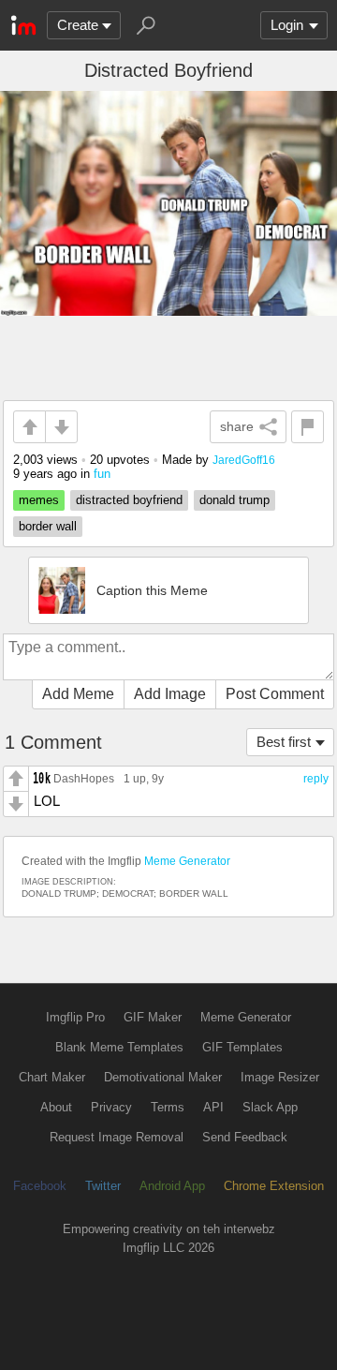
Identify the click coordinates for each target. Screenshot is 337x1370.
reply (316, 778)
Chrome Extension (274, 1186)
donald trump (234, 500)
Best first (283, 742)
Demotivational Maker (163, 1077)
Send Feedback (244, 1137)
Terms (167, 1107)
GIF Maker (153, 1017)
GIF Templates (242, 1047)
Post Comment (275, 694)
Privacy (111, 1107)
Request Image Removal (116, 1137)
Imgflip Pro (75, 1017)
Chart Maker (52, 1077)
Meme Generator (187, 861)
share (237, 426)
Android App (172, 1186)
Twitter (103, 1186)
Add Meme (78, 694)
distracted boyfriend (129, 500)
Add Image (170, 694)
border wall (48, 526)
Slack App (270, 1107)
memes (39, 500)
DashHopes (83, 778)
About (56, 1107)
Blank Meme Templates (119, 1047)
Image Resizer (280, 1077)
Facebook (39, 1186)
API (213, 1107)
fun (102, 474)
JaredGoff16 (243, 460)
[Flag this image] (307, 426)
